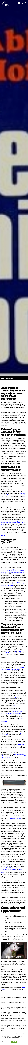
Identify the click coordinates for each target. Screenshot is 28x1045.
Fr (19, 3)
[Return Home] (6, 3)
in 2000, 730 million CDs (12, 817)
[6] (23, 889)
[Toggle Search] (22, 3)
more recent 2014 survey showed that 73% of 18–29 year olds (13, 871)
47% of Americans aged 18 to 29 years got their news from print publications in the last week (14, 522)
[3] (15, 705)
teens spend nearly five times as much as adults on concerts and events (13, 720)
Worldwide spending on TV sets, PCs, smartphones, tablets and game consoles (13, 583)
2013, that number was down (14, 818)
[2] (15, 651)
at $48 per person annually (18, 697)
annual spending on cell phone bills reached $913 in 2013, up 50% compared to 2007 (12, 570)
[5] (4, 872)
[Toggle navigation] (25, 3)
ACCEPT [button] (14, 1041)
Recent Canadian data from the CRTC (14, 572)
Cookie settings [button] (6, 1041)
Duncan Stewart (11, 385)
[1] (12, 585)
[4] (16, 836)
